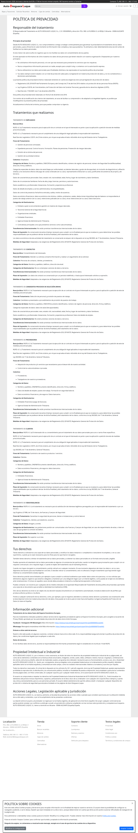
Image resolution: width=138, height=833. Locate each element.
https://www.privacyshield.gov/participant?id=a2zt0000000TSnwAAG (80, 626)
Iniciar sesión (123, 6)
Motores (34, 12)
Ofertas (74, 737)
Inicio (39, 726)
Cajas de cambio (44, 12)
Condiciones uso (111, 733)
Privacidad (109, 726)
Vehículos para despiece (79, 741)
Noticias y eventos (77, 733)
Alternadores (65, 12)
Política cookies (110, 737)
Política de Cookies (109, 816)
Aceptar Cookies (126, 828)
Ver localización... (9, 730)
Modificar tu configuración (15, 828)
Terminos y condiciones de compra (117, 741)
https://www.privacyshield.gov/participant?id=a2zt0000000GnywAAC (79, 623)
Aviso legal (109, 729)
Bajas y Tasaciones (8, 12)
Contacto (113, 1)
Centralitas (55, 12)
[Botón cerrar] (132, 803)
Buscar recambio (43, 729)
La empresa (75, 729)
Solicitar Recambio (23, 12)
